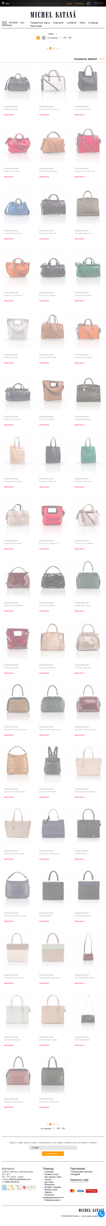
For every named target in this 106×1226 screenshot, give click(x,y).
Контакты (79, 3)
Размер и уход (51, 1174)
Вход (69, 3)
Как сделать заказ (52, 1177)
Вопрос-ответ (51, 1190)
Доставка (49, 1182)
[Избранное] (95, 3)
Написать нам (79, 1179)
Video (82, 23)
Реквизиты (49, 1184)
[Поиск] (88, 3)
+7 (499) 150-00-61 (11, 1182)
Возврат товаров (52, 1187)
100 (64, 38)
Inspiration (58, 23)
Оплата (48, 1179)
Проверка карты (52, 1200)
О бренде (93, 23)
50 (60, 38)
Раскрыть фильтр (85, 59)
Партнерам (36, 26)
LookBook (72, 23)
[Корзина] (100, 3)
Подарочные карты (40, 23)
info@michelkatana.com (20, 1179)
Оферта (48, 1192)
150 (69, 38)
